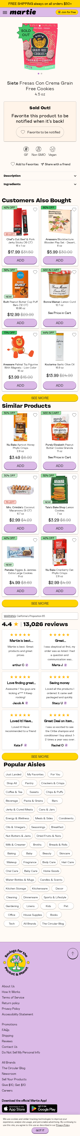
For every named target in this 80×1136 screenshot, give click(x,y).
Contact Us (9, 1046)
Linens (31, 906)
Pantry (29, 783)
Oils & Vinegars (15, 827)
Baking (11, 853)
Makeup (12, 862)
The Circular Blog (53, 923)
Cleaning (11, 897)
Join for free (68, 12)
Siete (12, 83)
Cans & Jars (47, 809)
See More (40, 398)
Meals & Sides (44, 818)
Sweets (34, 791)
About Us (8, 986)
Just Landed (13, 774)
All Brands (29, 923)
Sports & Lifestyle (55, 897)
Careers (7, 1090)
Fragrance (29, 862)
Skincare (64, 853)
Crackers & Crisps (52, 783)
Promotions (9, 1024)
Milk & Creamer (15, 844)
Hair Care (68, 862)
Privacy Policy (11, 1008)
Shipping (7, 1035)
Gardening (12, 906)
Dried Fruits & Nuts (49, 835)
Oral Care (12, 870)
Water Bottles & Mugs (20, 879)
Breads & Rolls (58, 844)
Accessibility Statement (17, 1014)
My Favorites (35, 774)
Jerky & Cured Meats (19, 809)
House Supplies (32, 914)
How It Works (11, 991)
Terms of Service (13, 997)
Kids (48, 906)
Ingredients (12, 184)
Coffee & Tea (14, 791)
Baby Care (30, 870)
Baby (29, 853)
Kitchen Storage (16, 888)
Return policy (11, 1003)
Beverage (12, 800)
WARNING (10, 616)
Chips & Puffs (54, 791)
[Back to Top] (72, 953)
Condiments (66, 818)
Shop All (12, 783)
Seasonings (38, 827)
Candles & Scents (51, 879)
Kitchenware (40, 888)
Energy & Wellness (17, 818)
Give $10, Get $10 (14, 1085)
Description (12, 175)
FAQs (5, 1030)
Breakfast (57, 827)
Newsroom (9, 1073)
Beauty (47, 853)
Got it (40, 1130)
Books (54, 914)
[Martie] (23, 12)
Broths (37, 844)
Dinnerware (30, 897)
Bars (55, 800)
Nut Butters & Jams (18, 835)
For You (55, 774)
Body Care (49, 862)
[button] (40, 46)
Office (11, 914)
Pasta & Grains (33, 800)
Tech (12, 923)
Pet (66, 906)
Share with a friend (57, 164)
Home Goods (51, 870)
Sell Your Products (14, 1079)
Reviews (7, 1041)
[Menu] (5, 12)
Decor (59, 888)
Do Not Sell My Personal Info (21, 1052)
